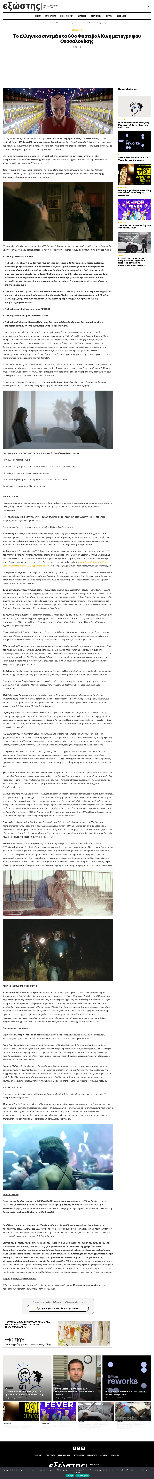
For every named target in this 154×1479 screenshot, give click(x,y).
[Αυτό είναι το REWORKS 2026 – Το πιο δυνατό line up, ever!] (134, 141)
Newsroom (122, 155)
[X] (83, 1448)
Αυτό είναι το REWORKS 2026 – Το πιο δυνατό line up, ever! (133, 159)
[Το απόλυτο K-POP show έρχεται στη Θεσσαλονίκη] (134, 209)
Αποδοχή (70, 1476)
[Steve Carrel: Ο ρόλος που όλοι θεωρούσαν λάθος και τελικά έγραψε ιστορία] (77, 1378)
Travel (120, 255)
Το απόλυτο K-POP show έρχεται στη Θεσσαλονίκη (134, 226)
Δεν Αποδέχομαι (82, 1476)
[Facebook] (74, 1448)
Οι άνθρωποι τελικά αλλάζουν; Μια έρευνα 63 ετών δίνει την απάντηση (133, 125)
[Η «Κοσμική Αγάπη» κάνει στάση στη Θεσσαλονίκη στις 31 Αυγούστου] (134, 174)
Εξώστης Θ (60, 23)
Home (45, 23)
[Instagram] (78, 1448)
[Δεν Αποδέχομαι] (151, 1473)
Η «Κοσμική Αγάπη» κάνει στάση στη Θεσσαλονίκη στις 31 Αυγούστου (134, 192)
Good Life (122, 120)
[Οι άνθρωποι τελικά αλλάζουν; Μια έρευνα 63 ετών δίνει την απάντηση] (134, 106)
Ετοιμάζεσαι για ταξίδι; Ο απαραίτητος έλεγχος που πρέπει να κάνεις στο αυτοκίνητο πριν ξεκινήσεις (132, 261)
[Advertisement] (77, 70)
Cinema (52, 23)
